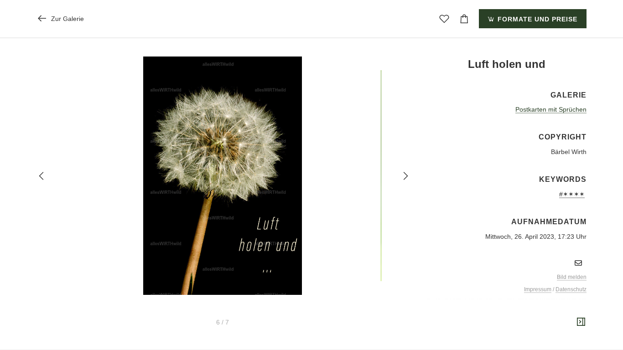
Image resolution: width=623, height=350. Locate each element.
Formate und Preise (536, 19)
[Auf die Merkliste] (444, 19)
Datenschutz (571, 289)
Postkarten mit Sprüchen (551, 109)
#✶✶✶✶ (572, 194)
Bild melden (572, 277)
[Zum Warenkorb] (464, 19)
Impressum (537, 289)
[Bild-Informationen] (581, 322)
